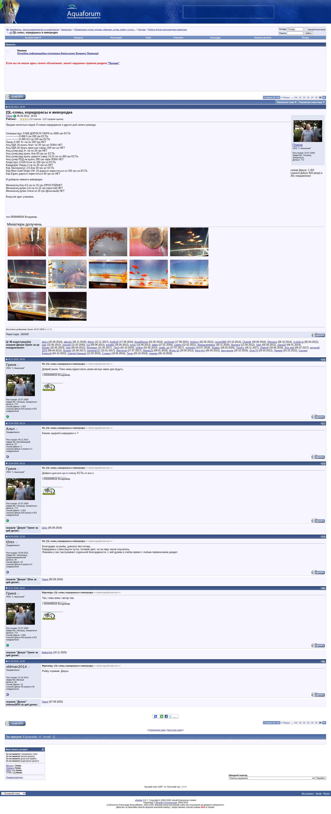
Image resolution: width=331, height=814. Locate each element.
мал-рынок (227, 350)
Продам (142, 29)
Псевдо (282, 29)
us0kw (139, 347)
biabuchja (47, 652)
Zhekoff (264, 347)
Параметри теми (285, 102)
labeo (155, 344)
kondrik (110, 344)
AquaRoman (141, 341)
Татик (130, 353)
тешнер (153, 353)
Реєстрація (116, 37)
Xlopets (215, 347)
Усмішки (10, 768)
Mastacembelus (206, 344)
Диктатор (121, 350)
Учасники (178, 37)
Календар (215, 37)
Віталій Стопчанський (166, 802)
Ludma (177, 344)
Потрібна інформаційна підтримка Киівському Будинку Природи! (58, 53)
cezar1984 (220, 341)
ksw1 (133, 344)
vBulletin (139, 800)
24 (312, 97)
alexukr (68, 341)
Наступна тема (174, 730)
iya (88, 344)
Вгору (327, 793)
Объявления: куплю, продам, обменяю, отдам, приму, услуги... (104, 29)
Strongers (92, 347)
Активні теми (32, 37)
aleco (45, 341)
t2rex (44, 527)
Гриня (297, 145)
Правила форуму (14, 777)
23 (308, 97)
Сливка (106, 353)
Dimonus (272, 341)
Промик (278, 350)
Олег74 (253, 350)
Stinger (46, 347)
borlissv (194, 341)
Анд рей (289, 347)
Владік (67, 350)
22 (304, 97)
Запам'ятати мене (316, 29)
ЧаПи (148, 37)
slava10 (281, 344)
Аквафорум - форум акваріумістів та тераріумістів (34, 29)
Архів (319, 793)
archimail (169, 341)
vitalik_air (164, 347)
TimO (116, 347)
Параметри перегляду (310, 102)
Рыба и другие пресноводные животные (167, 29)
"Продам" (114, 63)
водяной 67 (93, 350)
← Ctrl (294, 97)
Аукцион (78, 37)
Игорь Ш (174, 350)
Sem (258, 344)
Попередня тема (157, 730)
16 (300, 97)
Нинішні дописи (262, 37)
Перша (285, 97)
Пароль (282, 33)
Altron (91, 341)
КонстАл (200, 350)
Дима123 (148, 350)
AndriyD (114, 341)
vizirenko (190, 347)
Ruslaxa (235, 344)
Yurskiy (240, 347)
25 (316, 97)
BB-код (9, 766)
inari (44, 344)
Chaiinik (247, 341)
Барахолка (66, 29)
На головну (308, 793)
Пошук (305, 37)
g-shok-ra (298, 341)
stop (68, 347)
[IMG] (8, 770)
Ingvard (66, 344)
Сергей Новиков (77, 353)
